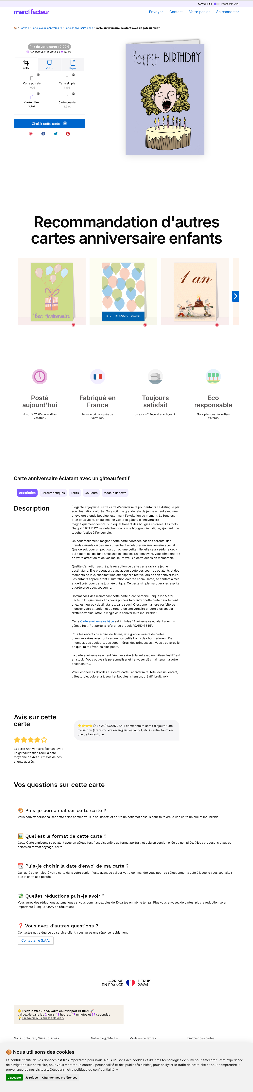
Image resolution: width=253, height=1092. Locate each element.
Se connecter (227, 12)
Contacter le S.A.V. (35, 940)
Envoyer (156, 12)
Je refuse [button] (31, 1077)
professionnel (230, 4)
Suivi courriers (48, 1038)
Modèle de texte (115, 493)
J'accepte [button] (14, 1077)
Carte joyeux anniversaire (46, 27)
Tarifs (75, 493)
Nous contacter (25, 1038)
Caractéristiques (53, 493)
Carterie (24, 27)
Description (27, 493)
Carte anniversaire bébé (78, 27)
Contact (176, 12)
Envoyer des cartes (200, 1038)
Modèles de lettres (142, 1038)
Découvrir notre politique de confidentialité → (84, 1069)
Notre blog (98, 1038)
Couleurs (91, 493)
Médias (113, 1038)
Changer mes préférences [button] (59, 1077)
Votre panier (199, 12)
